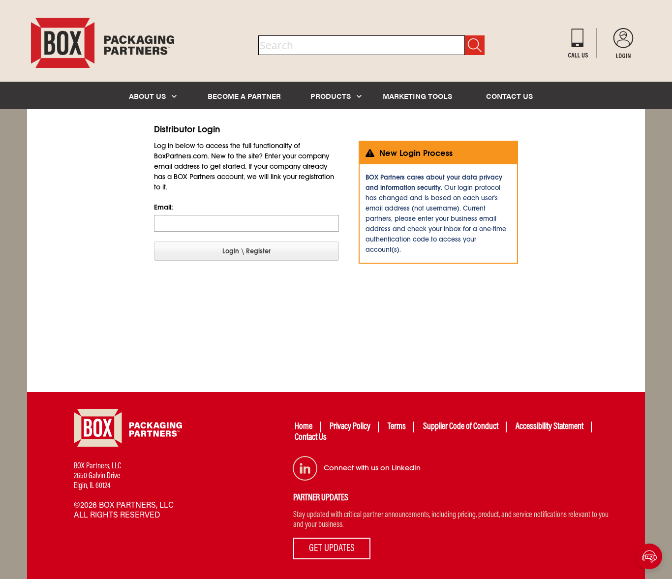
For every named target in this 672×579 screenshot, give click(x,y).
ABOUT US (148, 96)
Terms (397, 427)
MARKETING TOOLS (417, 96)
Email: (163, 207)
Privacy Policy (350, 427)
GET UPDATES (332, 548)
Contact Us (311, 437)
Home (303, 427)
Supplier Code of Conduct (460, 427)
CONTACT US (509, 96)
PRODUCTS (331, 96)
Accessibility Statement (549, 427)
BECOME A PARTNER (244, 96)
